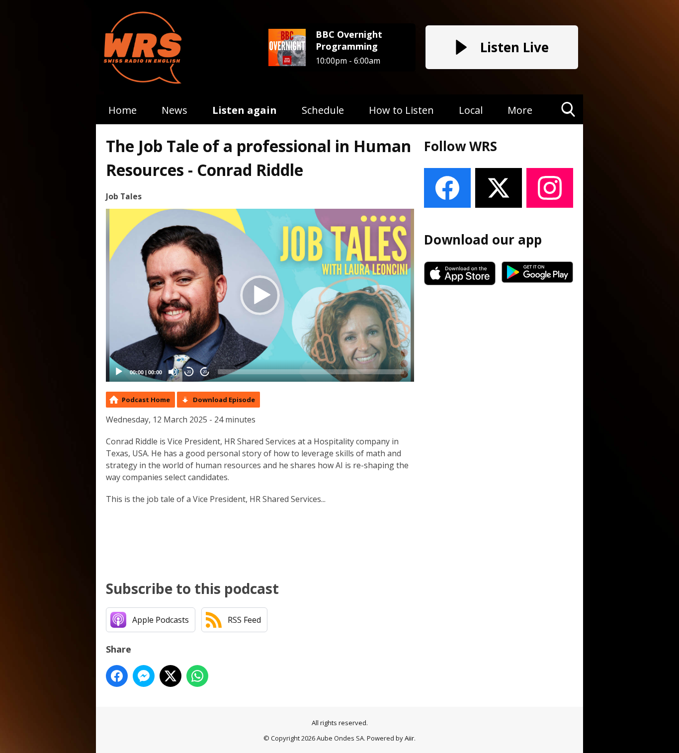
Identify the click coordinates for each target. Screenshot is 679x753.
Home (122, 110)
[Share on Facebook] (117, 676)
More (520, 110)
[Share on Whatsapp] (197, 676)
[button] (260, 295)
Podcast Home (146, 399)
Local (471, 110)
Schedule (323, 110)
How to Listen (401, 110)
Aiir (409, 738)
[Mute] (173, 372)
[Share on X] (170, 676)
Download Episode (224, 399)
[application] (260, 295)
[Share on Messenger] (144, 676)
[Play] (119, 372)
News (174, 110)
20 (189, 372)
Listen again (244, 110)
